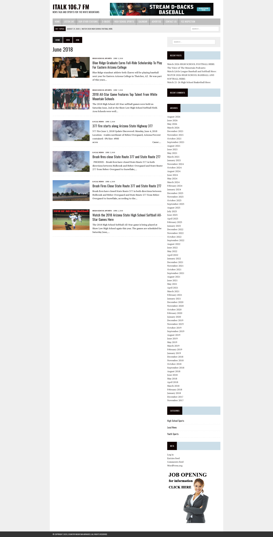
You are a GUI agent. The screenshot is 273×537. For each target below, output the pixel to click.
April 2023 (172, 218)
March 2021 (173, 291)
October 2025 (174, 138)
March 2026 (173, 127)
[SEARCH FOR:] (205, 28)
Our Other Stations (88, 21)
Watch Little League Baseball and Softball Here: (191, 71)
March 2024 (173, 182)
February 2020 (174, 313)
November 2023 (175, 196)
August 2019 (173, 334)
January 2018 (174, 393)
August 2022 (173, 244)
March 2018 (173, 385)
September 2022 (175, 240)
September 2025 (175, 142)
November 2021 (175, 265)
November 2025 (175, 134)
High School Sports (124, 21)
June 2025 (172, 149)
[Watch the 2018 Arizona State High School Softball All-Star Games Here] (71, 228)
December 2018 (175, 356)
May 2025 (172, 153)
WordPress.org (174, 465)
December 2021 (175, 262)
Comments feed (175, 461)
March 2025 (173, 156)
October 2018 (174, 363)
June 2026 (172, 120)
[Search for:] (194, 42)
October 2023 (174, 200)
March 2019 (173, 345)
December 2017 (175, 396)
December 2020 (175, 302)
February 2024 (174, 185)
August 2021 (173, 276)
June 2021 (172, 280)
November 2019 (175, 324)
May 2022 (172, 251)
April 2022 (172, 254)
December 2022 (175, 229)
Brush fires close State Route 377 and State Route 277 (126, 156)
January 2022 (174, 258)
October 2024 (174, 167)
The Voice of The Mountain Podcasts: (186, 67)
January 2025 (174, 160)
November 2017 (175, 400)
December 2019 (175, 320)
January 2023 (174, 225)
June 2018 (172, 374)
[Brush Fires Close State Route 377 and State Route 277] (71, 199)
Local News (98, 122)
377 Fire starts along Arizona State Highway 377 (122, 125)
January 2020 (174, 316)
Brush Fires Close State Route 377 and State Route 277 (126, 185)
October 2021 (174, 269)
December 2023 (175, 193)
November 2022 (175, 233)
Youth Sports (173, 434)
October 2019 (174, 327)
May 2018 (172, 378)
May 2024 (172, 178)
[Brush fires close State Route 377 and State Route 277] (71, 169)
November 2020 (175, 305)
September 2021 (175, 273)
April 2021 (172, 287)
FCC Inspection (188, 21)
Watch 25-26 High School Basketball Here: (189, 82)
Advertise (156, 21)
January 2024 (174, 189)
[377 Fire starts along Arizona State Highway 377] (71, 139)
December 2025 (175, 131)
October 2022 (174, 236)
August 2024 (173, 171)
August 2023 (173, 207)
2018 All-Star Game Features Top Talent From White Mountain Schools (124, 96)
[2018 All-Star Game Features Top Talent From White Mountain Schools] (71, 107)
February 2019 (174, 349)
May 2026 (172, 123)
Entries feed (173, 458)
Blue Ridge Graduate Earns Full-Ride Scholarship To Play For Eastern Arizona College (127, 65)
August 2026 (173, 116)
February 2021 (174, 294)
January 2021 (174, 298)
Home (57, 21)
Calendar (142, 21)
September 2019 (175, 331)
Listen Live (69, 21)
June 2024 (172, 174)
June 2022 (172, 247)
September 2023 (175, 203)
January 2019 (174, 353)
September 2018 (175, 367)
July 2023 (172, 211)
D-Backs (106, 21)
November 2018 (175, 360)
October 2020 (174, 309)
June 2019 (172, 338)
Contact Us (171, 21)
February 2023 (174, 222)
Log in (170, 454)
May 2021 (172, 283)
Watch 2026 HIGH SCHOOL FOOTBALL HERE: (191, 64)
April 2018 (172, 382)
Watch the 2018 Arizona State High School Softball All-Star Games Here (127, 217)
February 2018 (174, 389)
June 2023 (172, 214)
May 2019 (172, 342)
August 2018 (173, 371)
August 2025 (173, 145)
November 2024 (175, 164)
